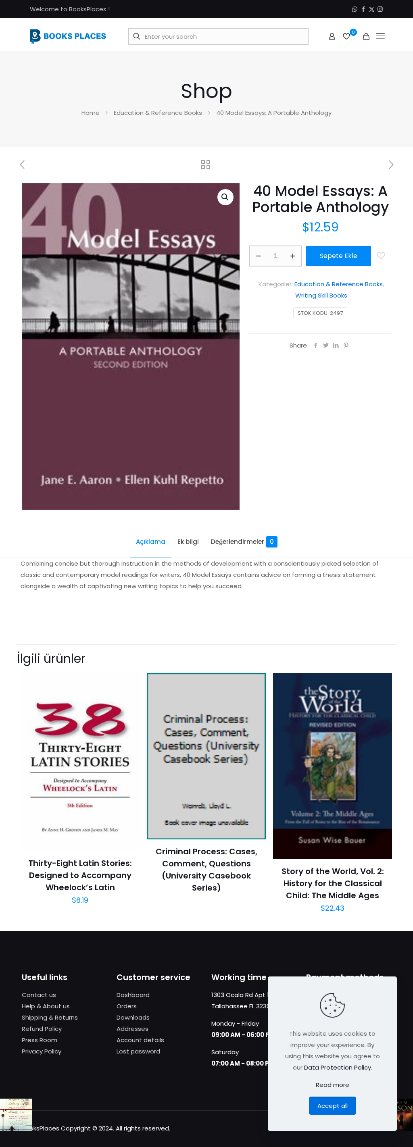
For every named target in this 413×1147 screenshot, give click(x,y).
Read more (332, 1084)
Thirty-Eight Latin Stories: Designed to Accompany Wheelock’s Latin (80, 875)
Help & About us (46, 1006)
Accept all (332, 1105)
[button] (225, 197)
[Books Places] (68, 36)
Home (90, 112)
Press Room (39, 1040)
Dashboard (133, 995)
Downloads (133, 1017)
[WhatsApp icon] (355, 9)
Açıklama (150, 541)
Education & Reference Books (158, 112)
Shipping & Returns (50, 1017)
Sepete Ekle (338, 255)
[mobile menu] (380, 36)
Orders (127, 1006)
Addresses (132, 1028)
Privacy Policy (41, 1051)
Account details (140, 1040)
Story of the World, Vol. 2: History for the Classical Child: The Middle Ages (333, 883)
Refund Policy (42, 1028)
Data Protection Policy (337, 1067)
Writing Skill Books (321, 295)
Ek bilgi (188, 541)
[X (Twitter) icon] (372, 9)
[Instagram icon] (380, 9)
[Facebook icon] (363, 9)
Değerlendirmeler (242, 541)
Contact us (39, 995)
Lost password (138, 1051)
